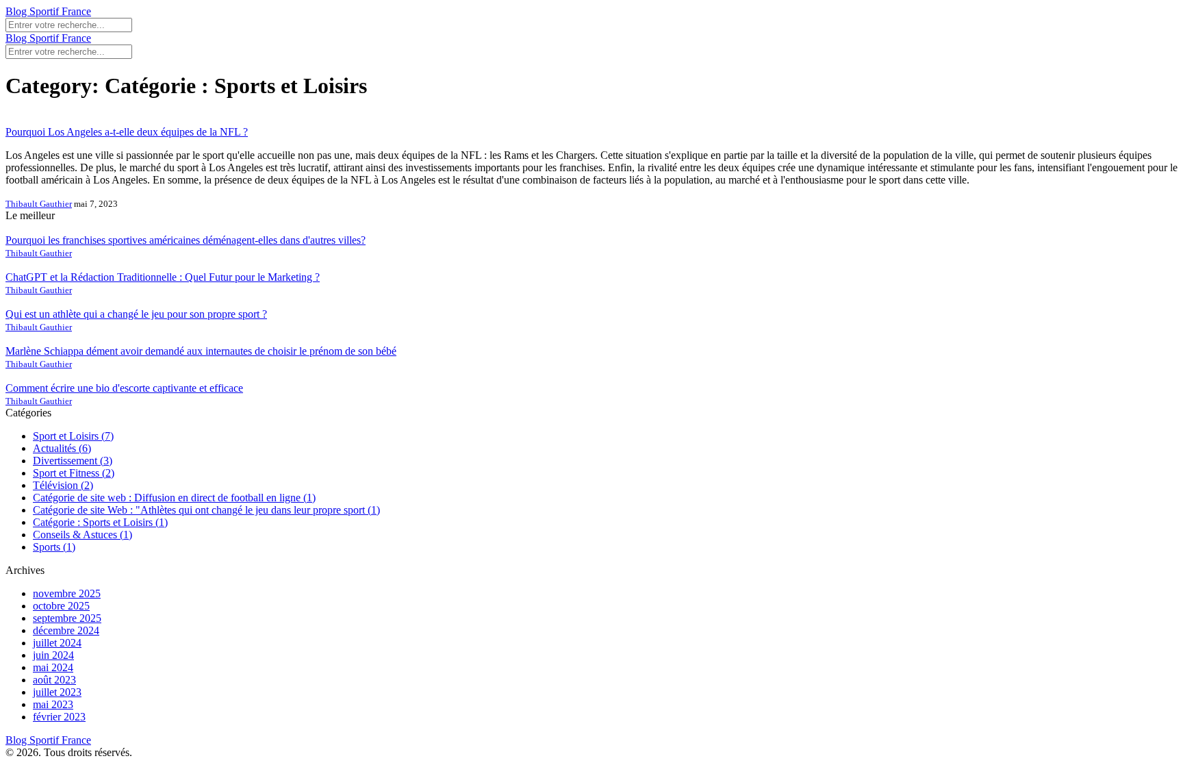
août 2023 (54, 680)
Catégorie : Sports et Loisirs (100, 522)
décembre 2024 (66, 630)
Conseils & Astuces (82, 534)
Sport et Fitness (73, 473)
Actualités (62, 448)
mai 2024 (53, 667)
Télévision (63, 485)
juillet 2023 (57, 692)
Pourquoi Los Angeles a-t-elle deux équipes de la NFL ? (126, 132)
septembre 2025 (67, 618)
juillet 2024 (57, 643)
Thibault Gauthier (38, 204)
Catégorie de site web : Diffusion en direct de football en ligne (174, 497)
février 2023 (59, 717)
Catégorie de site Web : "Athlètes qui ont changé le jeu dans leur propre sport (206, 510)
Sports (54, 547)
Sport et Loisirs (73, 436)
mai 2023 (53, 704)
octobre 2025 (61, 606)
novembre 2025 (67, 593)
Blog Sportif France (48, 11)
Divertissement (72, 460)
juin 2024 (53, 655)
